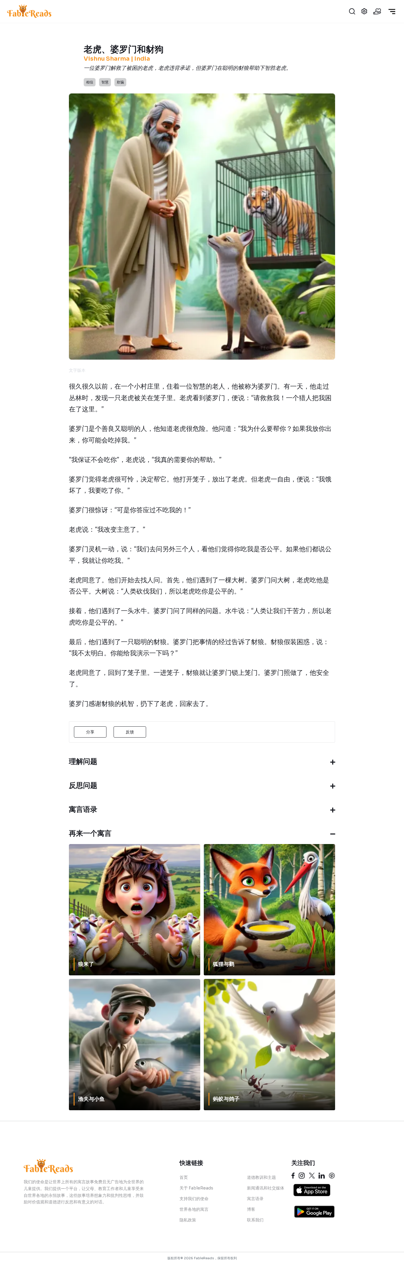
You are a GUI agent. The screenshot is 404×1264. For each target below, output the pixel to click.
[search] (352, 11)
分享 (90, 732)
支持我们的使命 (194, 1198)
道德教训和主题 (261, 1177)
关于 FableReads (196, 1188)
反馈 (130, 732)
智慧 (105, 82)
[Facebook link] (293, 1176)
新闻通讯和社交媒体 (265, 1188)
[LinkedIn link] (322, 1176)
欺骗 (120, 82)
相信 (89, 82)
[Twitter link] (312, 1176)
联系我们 (255, 1220)
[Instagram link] (301, 1175)
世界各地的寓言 (194, 1209)
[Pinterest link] (331, 1175)
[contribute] (377, 11)
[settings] (364, 11)
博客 (251, 1209)
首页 (184, 1177)
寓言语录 (255, 1198)
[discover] (392, 12)
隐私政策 (188, 1220)
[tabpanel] (201, 545)
